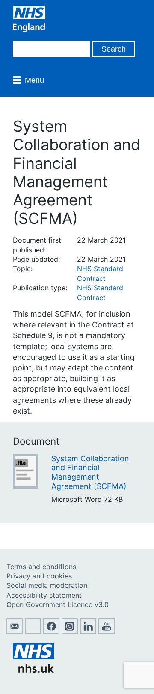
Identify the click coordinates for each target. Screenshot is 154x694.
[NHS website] (33, 670)
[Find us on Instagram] (70, 631)
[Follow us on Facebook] (51, 631)
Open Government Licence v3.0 (57, 604)
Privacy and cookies (39, 576)
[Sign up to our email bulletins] (14, 631)
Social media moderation (46, 585)
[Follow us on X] (33, 631)
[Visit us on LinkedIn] (88, 631)
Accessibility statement (44, 595)
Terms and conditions (41, 566)
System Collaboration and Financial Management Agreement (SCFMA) (90, 472)
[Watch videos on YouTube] (106, 631)
